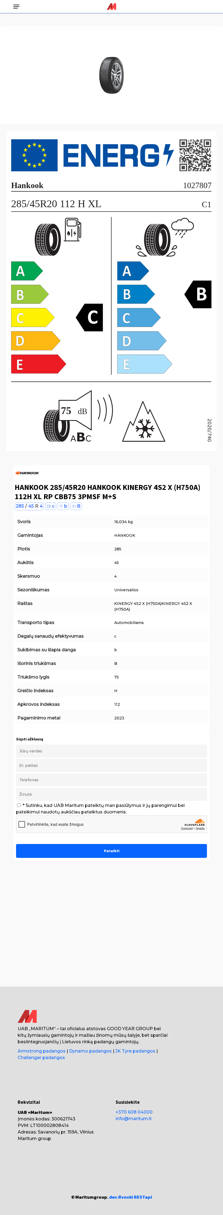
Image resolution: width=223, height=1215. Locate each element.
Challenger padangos (41, 1057)
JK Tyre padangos (135, 1051)
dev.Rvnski (121, 1197)
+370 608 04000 (134, 1112)
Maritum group (34, 1138)
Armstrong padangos (42, 1051)
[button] (16, 6)
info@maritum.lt (134, 1118)
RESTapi (143, 1197)
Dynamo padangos (90, 1051)
